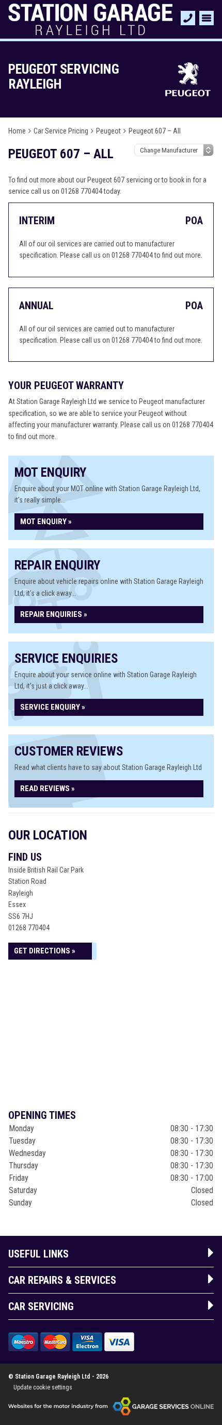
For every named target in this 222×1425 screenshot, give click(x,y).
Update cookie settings (42, 1387)
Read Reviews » (47, 788)
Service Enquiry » (52, 707)
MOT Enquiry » (46, 521)
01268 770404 (29, 928)
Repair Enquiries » (53, 614)
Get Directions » (44, 950)
